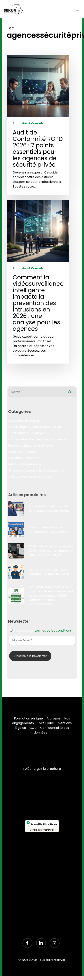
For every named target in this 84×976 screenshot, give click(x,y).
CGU (33, 728)
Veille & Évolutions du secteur (30, 476)
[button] (78, 9)
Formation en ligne (28, 718)
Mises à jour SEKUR (22, 452)
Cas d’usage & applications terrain (34, 427)
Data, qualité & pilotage (26, 433)
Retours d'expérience (24, 464)
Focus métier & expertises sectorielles (37, 439)
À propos (53, 718)
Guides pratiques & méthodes (31, 445)
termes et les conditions (53, 630)
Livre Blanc (46, 723)
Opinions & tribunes (23, 458)
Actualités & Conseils (28, 123)
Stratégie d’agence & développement (37, 470)
